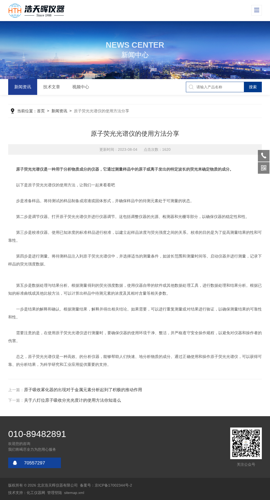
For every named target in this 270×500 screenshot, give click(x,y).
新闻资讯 (22, 87)
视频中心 (80, 87)
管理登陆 (54, 493)
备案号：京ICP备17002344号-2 (106, 485)
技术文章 (51, 87)
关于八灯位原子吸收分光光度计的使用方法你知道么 (72, 400)
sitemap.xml (74, 493)
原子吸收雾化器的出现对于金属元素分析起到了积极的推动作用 (83, 389)
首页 (41, 111)
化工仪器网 (36, 493)
